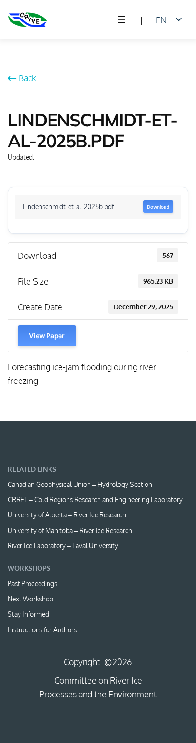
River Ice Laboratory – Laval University (63, 545)
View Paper (46, 336)
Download (158, 207)
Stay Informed (28, 614)
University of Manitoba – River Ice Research (70, 530)
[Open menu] (121, 19)
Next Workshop (30, 598)
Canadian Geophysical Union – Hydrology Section (80, 484)
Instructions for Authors (42, 629)
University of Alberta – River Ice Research (67, 514)
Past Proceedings (32, 583)
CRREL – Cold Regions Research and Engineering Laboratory (95, 499)
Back (27, 77)
